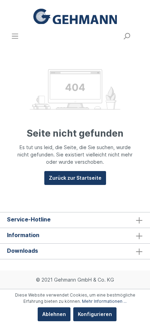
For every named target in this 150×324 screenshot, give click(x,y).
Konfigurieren (95, 314)
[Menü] (15, 36)
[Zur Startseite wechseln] (75, 16)
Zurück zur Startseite (75, 178)
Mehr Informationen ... (104, 301)
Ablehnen (54, 314)
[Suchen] (127, 36)
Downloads (22, 250)
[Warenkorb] (139, 33)
